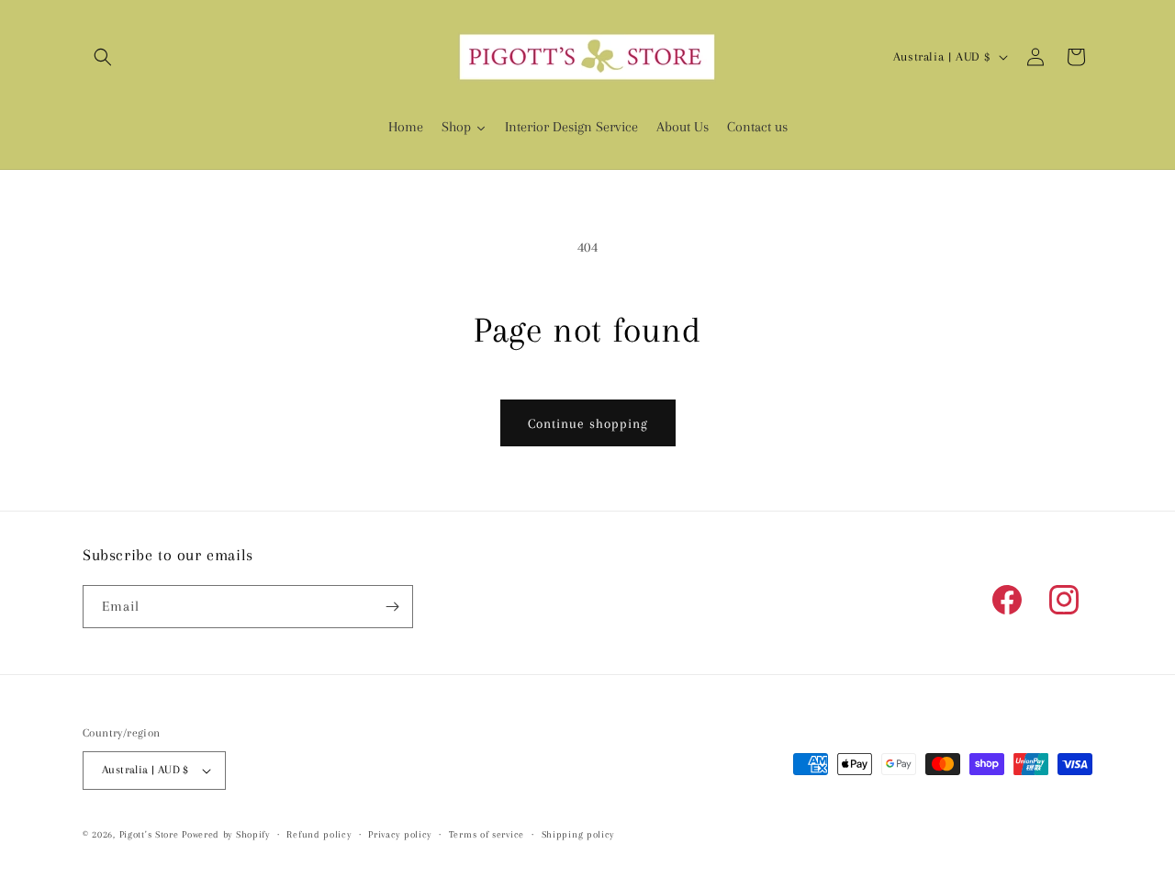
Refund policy (318, 834)
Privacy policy (399, 834)
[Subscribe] (392, 606)
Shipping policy (578, 834)
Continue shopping (588, 423)
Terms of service (486, 834)
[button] (103, 57)
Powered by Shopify (226, 834)
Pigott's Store (149, 834)
